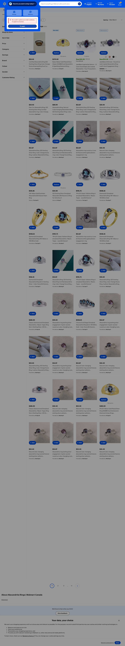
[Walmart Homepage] (4, 3)
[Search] (79, 3)
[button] (100, 3)
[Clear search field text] (75, 3)
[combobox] (60, 3)
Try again (22, 26)
